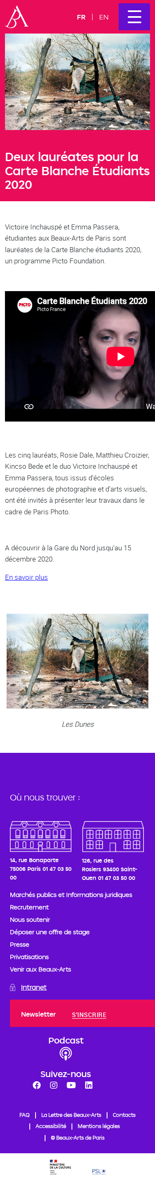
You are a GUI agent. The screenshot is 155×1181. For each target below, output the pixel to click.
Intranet (34, 987)
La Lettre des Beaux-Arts (71, 1114)
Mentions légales (99, 1126)
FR (81, 17)
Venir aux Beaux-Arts (40, 969)
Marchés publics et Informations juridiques (71, 895)
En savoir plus (26, 577)
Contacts (124, 1114)
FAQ (24, 1114)
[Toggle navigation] (134, 16)
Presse (19, 944)
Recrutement (29, 907)
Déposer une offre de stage (50, 932)
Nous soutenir (30, 919)
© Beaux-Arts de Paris (78, 1137)
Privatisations (29, 957)
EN (104, 16)
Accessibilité (51, 1126)
